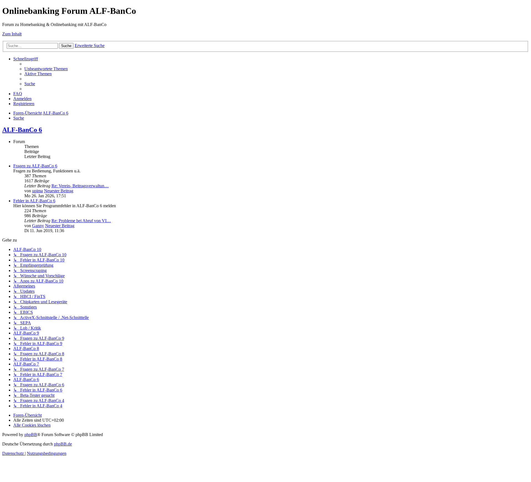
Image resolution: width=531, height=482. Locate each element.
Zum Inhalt (12, 34)
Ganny (38, 225)
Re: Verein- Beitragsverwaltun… (80, 185)
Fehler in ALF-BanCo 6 (34, 200)
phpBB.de (63, 444)
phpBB (30, 434)
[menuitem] (46, 68)
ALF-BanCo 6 (22, 129)
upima (37, 190)
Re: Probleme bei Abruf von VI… (81, 220)
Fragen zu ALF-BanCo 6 (35, 166)
